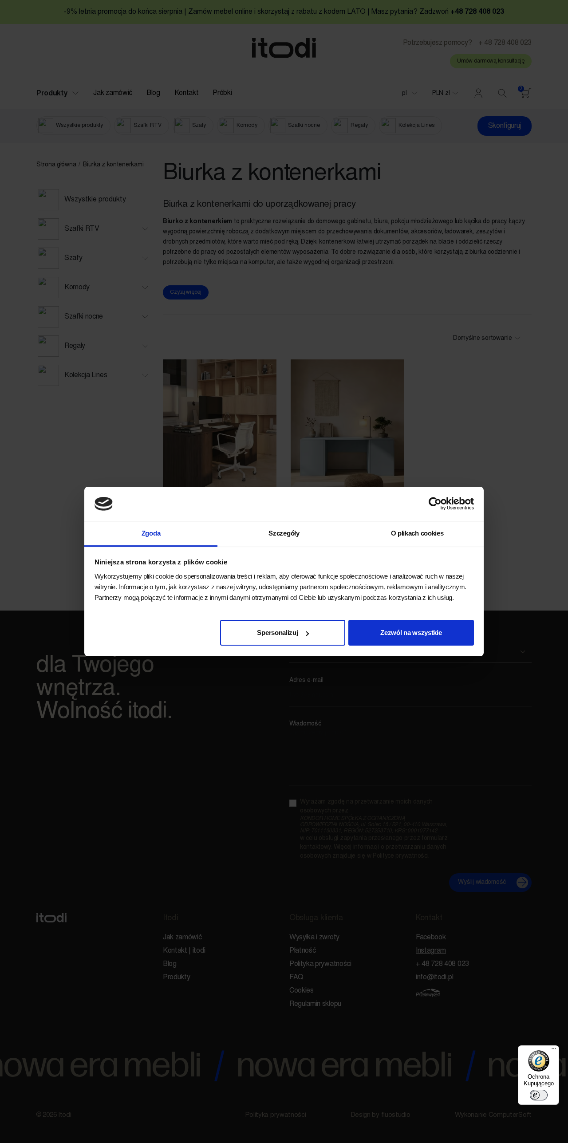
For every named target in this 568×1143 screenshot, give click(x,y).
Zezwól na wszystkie (411, 632)
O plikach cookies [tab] (417, 533)
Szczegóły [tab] (283, 533)
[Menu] (553, 1050)
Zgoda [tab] (151, 533)
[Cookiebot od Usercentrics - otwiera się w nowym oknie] (435, 504)
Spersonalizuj (277, 632)
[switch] (539, 1095)
